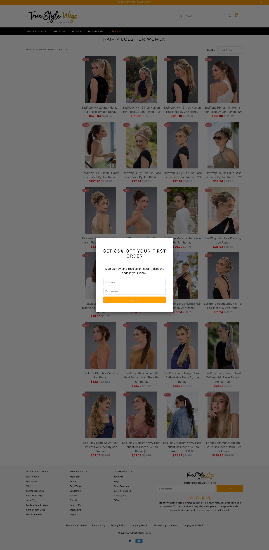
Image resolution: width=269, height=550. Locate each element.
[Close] (169, 242)
